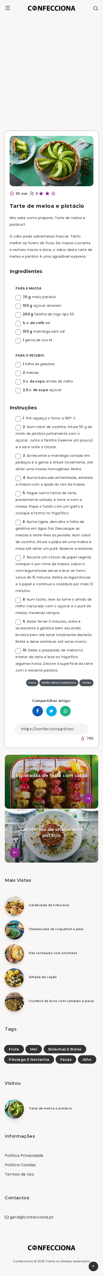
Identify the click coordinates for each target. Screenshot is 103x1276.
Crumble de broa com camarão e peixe (61, 1001)
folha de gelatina (39, 364)
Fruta (14, 1049)
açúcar (42, 390)
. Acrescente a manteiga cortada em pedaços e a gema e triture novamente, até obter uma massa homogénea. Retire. (54, 462)
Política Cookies (20, 1165)
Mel (33, 1049)
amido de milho (48, 381)
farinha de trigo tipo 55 (48, 314)
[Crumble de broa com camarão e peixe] (14, 1001)
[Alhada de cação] (14, 977)
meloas (31, 372)
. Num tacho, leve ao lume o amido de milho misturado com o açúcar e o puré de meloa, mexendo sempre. (54, 606)
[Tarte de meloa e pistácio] (14, 1109)
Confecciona (23, 1261)
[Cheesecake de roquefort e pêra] (14, 930)
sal (36, 322)
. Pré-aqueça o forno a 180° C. (49, 418)
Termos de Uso (19, 1174)
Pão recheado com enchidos (53, 953)
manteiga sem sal (44, 331)
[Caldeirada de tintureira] (14, 906)
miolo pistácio (39, 297)
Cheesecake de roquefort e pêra (56, 929)
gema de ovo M (37, 340)
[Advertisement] (51, 70)
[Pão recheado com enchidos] (14, 953)
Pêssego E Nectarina (29, 1059)
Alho (87, 1059)
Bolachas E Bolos (64, 1049)
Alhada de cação (43, 977)
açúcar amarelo (42, 305)
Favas (66, 1059)
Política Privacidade (24, 1155)
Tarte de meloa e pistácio (50, 1108)
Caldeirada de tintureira (49, 905)
